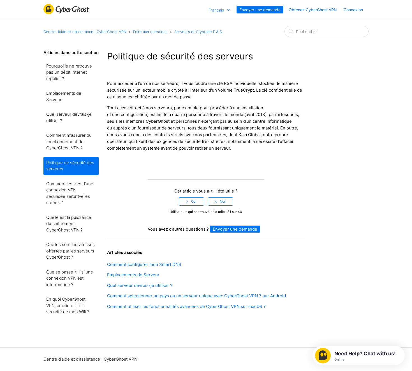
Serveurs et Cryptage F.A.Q (198, 31)
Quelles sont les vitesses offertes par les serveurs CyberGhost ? (70, 251)
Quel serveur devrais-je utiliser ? (69, 117)
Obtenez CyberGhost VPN (313, 9)
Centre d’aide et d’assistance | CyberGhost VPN (84, 31)
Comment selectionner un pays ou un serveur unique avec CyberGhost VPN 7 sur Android (196, 295)
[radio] (191, 201)
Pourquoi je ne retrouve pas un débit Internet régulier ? (69, 72)
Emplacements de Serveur (63, 96)
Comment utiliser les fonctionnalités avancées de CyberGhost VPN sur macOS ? (186, 306)
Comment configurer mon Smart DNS (144, 264)
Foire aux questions (150, 31)
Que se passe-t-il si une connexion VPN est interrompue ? (69, 278)
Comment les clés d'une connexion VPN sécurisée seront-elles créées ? (69, 193)
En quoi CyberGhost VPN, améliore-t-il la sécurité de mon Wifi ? (67, 305)
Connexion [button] (353, 9)
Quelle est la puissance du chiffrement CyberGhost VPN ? (68, 224)
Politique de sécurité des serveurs (70, 166)
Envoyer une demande (260, 9)
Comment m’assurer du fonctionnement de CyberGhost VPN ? (69, 141)
